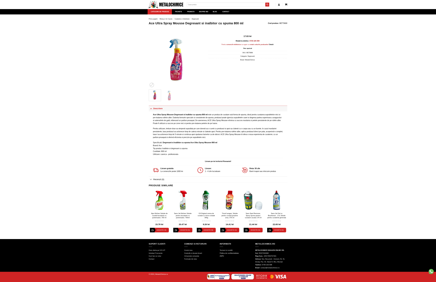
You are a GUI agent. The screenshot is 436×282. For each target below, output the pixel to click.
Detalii (271, 44)
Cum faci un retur (155, 256)
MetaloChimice (250, 60)
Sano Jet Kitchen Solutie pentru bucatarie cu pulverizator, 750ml (183, 215)
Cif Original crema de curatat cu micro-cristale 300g (206, 215)
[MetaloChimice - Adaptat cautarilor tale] (166, 4)
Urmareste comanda (191, 256)
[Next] (200, 59)
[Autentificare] (279, 4)
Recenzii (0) (158, 179)
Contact (151, 259)
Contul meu (188, 250)
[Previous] (153, 59)
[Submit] (267, 4)
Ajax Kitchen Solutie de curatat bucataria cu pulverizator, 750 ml (159, 215)
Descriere (158, 108)
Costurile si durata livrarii (193, 253)
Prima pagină (153, 19)
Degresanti (195, 19)
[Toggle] (151, 108)
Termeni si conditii (226, 250)
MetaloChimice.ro (161, 274)
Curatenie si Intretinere (182, 19)
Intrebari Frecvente (155, 253)
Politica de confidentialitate (229, 253)
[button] (286, 4)
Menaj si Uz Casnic (166, 19)
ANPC (222, 256)
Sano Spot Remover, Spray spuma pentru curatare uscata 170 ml (253, 215)
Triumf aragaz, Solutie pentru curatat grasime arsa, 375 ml (230, 215)
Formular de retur (190, 259)
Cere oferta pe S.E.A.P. (157, 250)
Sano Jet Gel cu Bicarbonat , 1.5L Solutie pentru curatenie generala (276, 215)
